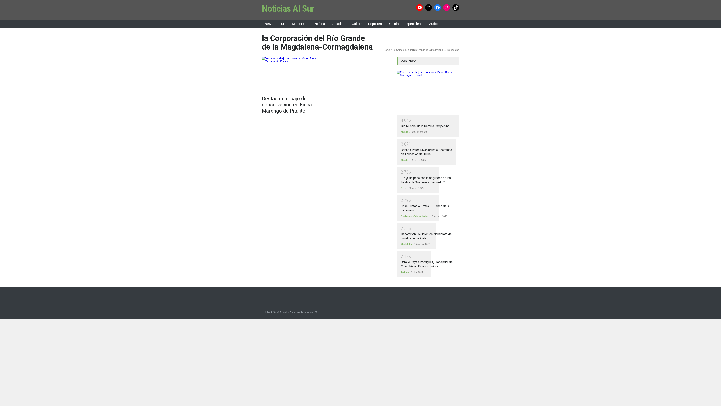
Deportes (375, 24)
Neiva (269, 24)
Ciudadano (338, 24)
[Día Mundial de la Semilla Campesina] (428, 93)
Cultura (357, 24)
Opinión (393, 24)
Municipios (300, 24)
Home (387, 50)
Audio (433, 24)
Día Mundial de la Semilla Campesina (425, 126)
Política (319, 24)
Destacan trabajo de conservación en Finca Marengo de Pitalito (287, 105)
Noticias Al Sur (288, 8)
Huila (282, 24)
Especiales (412, 24)
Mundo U (405, 132)
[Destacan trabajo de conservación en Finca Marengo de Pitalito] (293, 74)
